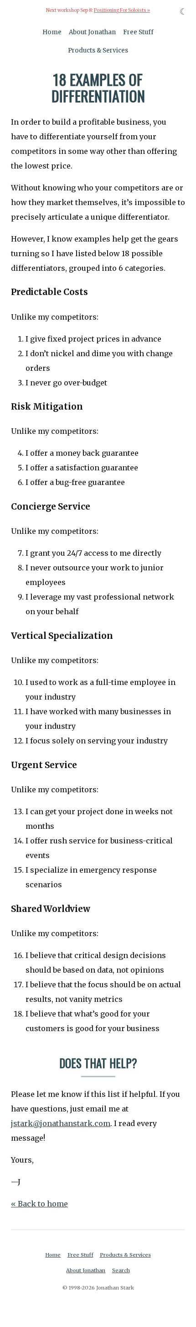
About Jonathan (92, 32)
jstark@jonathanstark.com (60, 1123)
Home (52, 32)
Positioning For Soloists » (122, 10)
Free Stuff (138, 32)
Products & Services (98, 50)
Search (121, 1270)
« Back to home (39, 1203)
